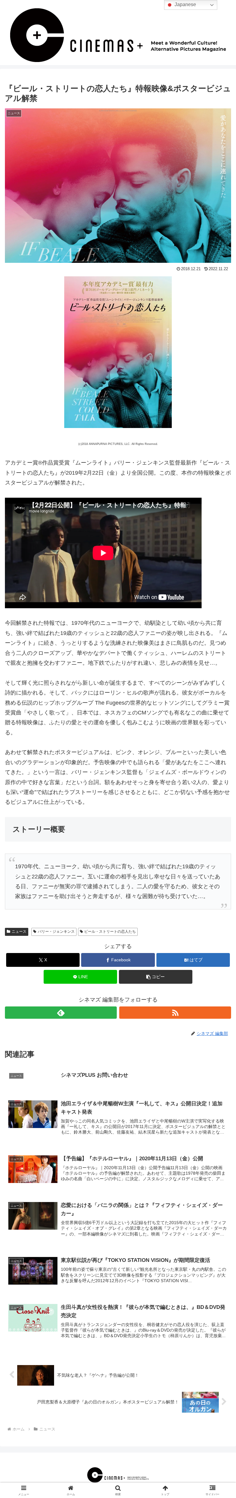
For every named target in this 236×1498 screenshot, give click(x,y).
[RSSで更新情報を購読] (175, 1012)
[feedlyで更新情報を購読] (61, 1012)
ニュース (19, 931)
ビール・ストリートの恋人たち (110, 931)
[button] (155, 977)
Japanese (184, 4)
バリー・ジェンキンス (56, 931)
